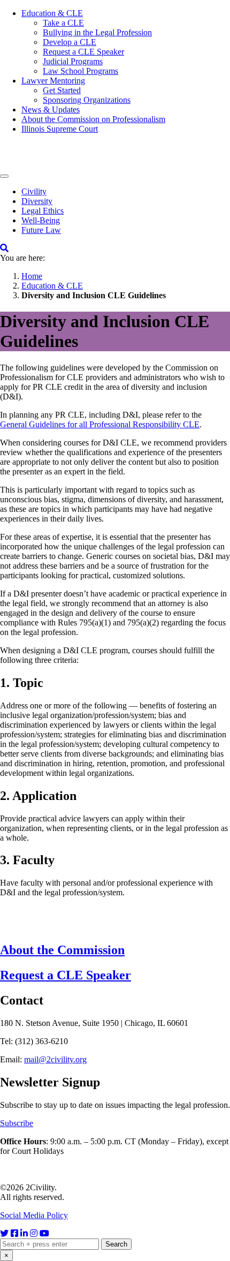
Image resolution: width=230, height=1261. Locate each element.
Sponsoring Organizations (87, 99)
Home (31, 276)
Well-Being (40, 220)
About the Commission (62, 950)
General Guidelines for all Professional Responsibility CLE (100, 424)
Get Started (62, 90)
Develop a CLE (69, 42)
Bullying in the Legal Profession (97, 32)
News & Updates (50, 109)
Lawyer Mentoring (53, 80)
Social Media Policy (34, 1215)
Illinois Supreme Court (59, 128)
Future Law (41, 230)
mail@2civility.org (55, 1059)
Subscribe (16, 1123)
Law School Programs (80, 70)
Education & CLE (52, 13)
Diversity (36, 201)
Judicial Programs (73, 61)
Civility (34, 191)
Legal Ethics (42, 210)
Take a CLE (63, 22)
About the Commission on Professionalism (93, 119)
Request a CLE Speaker (83, 51)
